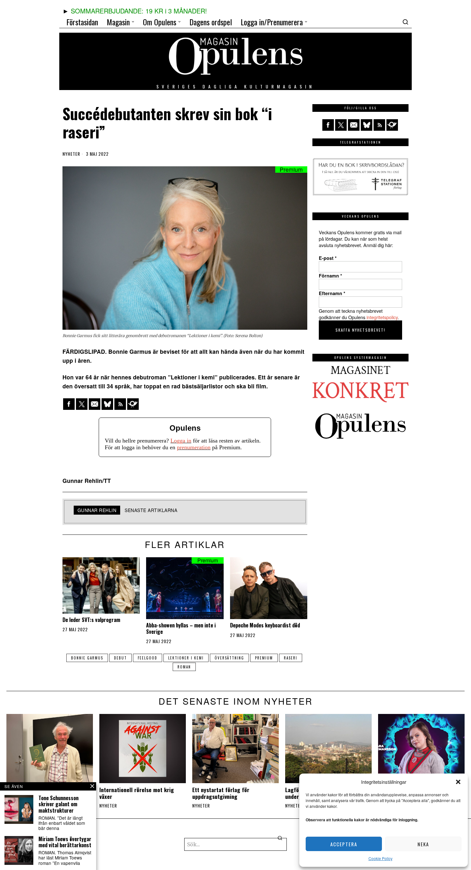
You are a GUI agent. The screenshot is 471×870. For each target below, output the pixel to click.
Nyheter (71, 154)
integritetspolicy (382, 317)
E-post (328, 258)
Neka (423, 844)
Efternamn (332, 293)
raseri (290, 657)
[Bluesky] (107, 404)
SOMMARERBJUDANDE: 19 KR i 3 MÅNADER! (139, 10)
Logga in (180, 440)
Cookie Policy (380, 858)
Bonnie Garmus (87, 657)
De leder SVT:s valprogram (91, 620)
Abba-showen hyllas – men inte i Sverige (181, 628)
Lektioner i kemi (186, 657)
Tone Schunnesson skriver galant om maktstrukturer (58, 804)
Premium (264, 657)
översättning (229, 657)
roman (184, 666)
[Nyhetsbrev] (133, 404)
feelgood (147, 657)
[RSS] (120, 404)
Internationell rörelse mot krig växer (136, 793)
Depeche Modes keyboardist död (265, 625)
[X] (81, 404)
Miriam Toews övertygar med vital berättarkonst (64, 842)
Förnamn (330, 275)
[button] (458, 782)
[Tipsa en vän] (94, 404)
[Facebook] (69, 404)
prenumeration (194, 447)
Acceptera (343, 844)
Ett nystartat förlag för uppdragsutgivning (220, 793)
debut (120, 657)
